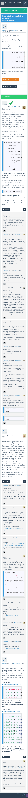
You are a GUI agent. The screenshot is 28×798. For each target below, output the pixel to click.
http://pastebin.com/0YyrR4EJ (11, 711)
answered (4, 106)
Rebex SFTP (10, 83)
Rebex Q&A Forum (13, 2)
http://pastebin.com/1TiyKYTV (11, 615)
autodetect (6, 79)
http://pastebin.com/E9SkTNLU (11, 684)
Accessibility (20, 796)
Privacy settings (11, 794)
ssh (12, 79)
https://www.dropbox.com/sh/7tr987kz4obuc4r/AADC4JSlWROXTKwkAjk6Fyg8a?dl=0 (13, 545)
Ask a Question (11, 10)
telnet (16, 79)
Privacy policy (21, 794)
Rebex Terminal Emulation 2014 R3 (13, 768)
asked (3, 30)
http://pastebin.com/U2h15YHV (11, 648)
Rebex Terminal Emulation (20, 83)
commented (5, 213)
